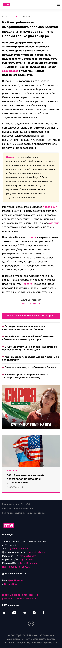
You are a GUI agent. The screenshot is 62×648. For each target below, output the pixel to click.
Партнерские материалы (16, 566)
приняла (31, 237)
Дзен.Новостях (16, 580)
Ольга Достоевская (31, 300)
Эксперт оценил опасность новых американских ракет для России (24, 327)
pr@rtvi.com (26, 559)
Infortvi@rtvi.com (35, 552)
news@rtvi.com (28, 556)
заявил (28, 283)
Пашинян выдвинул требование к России (30, 367)
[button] (59, 5)
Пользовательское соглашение (17, 508)
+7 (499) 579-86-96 (17, 548)
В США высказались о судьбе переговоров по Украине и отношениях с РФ (25, 479)
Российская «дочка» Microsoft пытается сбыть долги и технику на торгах (28, 338)
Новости (7, 16)
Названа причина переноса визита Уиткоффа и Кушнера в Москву (25, 376)
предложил (50, 206)
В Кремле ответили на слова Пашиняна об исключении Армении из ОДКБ (29, 348)
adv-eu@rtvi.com (27, 563)
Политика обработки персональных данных (23, 513)
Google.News (11, 584)
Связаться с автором (31, 304)
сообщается (10, 70)
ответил (54, 223)
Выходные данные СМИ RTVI (16, 504)
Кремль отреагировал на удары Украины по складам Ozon (30, 358)
